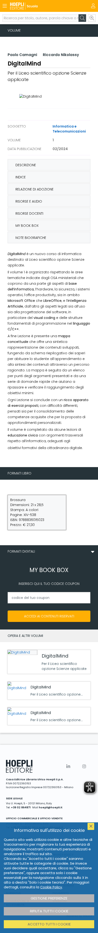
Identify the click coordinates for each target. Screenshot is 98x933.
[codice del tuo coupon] (49, 597)
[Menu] (5, 6)
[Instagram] (84, 766)
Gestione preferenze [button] (49, 898)
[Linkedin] (68, 766)
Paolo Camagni (22, 54)
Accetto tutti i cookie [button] (49, 924)
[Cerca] (82, 18)
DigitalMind (55, 656)
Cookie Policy (51, 887)
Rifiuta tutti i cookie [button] (49, 911)
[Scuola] (41, 6)
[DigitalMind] (22, 652)
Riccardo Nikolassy (61, 54)
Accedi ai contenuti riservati (49, 616)
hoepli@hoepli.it (51, 807)
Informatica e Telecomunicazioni (69, 129)
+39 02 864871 (21, 807)
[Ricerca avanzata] (92, 18)
